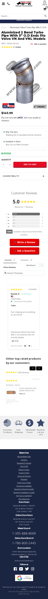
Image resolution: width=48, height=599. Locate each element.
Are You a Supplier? (24, 495)
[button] (25, 346)
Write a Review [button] (26, 242)
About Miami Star (24, 456)
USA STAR (24, 466)
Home (3, 27)
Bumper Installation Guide (24, 492)
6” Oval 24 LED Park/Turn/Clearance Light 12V (11, 401)
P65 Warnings (24, 499)
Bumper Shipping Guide (24, 489)
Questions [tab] (25, 260)
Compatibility (11, 176)
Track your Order (24, 482)
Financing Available (24, 486)
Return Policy (24, 469)
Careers (24, 460)
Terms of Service (24, 476)
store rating (20, 587)
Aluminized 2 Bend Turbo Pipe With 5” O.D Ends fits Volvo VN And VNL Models (23, 335)
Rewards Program (24, 463)
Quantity (6, 159)
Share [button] (16, 341)
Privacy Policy (24, 473)
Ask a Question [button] (26, 250)
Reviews (24, 479)
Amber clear (13, 385)
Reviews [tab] (8, 260)
